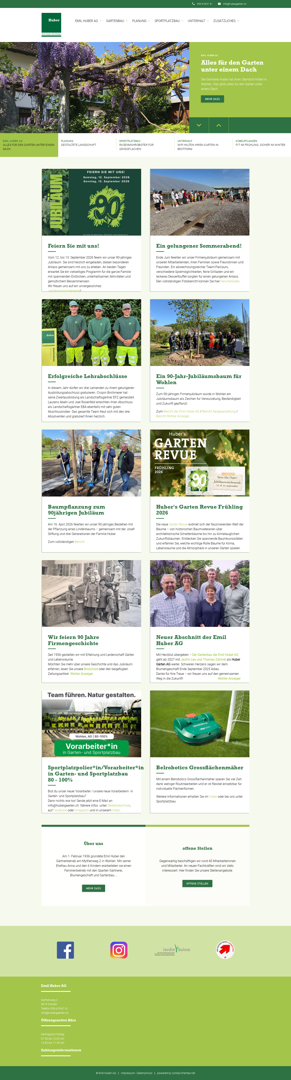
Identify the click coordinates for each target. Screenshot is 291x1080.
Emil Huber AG (88, 21)
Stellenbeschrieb (118, 805)
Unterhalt (198, 21)
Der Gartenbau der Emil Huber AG (215, 654)
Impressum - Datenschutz (136, 1073)
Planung (141, 21)
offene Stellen (197, 848)
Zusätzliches (226, 21)
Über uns (93, 843)
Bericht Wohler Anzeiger (172, 416)
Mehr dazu (212, 98)
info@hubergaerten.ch (234, 3)
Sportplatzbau (169, 21)
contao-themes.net (183, 1073)
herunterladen (230, 281)
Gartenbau (117, 21)
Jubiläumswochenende (64, 290)
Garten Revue (178, 524)
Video (116, 810)
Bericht (80, 542)
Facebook (60, 810)
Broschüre (91, 669)
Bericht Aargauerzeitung (219, 411)
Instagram (82, 810)
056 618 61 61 (205, 3)
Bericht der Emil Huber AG (181, 411)
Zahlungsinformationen (61, 1050)
